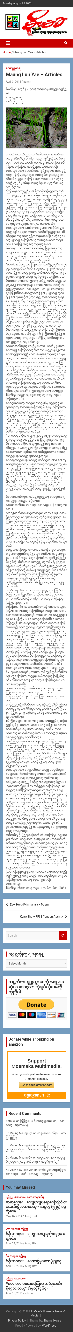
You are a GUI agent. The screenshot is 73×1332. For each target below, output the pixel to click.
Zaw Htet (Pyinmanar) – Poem (29, 904)
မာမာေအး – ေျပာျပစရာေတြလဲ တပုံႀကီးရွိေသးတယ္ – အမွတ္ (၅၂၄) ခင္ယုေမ (36, 1206)
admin (27, 81)
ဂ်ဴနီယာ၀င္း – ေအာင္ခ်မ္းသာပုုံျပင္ (34, 1261)
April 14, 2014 (14, 1243)
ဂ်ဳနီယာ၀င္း (12, 1256)
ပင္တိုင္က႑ (9, 1197)
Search (63, 935)
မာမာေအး (20, 1197)
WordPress (49, 1325)
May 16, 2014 (14, 1216)
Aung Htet (31, 1216)
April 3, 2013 (13, 81)
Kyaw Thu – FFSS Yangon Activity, (41, 916)
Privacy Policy (17, 1320)
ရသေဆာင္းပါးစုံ (35, 1197)
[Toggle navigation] (8, 43)
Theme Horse (52, 1320)
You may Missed (20, 1187)
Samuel (10, 1121)
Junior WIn (13, 1228)
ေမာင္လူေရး (13, 68)
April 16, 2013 (14, 1293)
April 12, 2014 (14, 1266)
